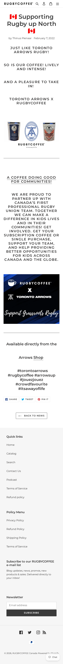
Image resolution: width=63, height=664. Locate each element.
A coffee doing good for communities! (31, 179)
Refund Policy (15, 529)
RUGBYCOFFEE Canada (24, 653)
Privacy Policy (15, 520)
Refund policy (15, 497)
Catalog (11, 453)
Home (10, 444)
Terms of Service (16, 488)
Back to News (34, 415)
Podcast (11, 479)
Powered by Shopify (48, 653)
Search (10, 462)
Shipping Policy (16, 537)
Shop (38, 357)
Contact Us (13, 471)
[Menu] (57, 3)
